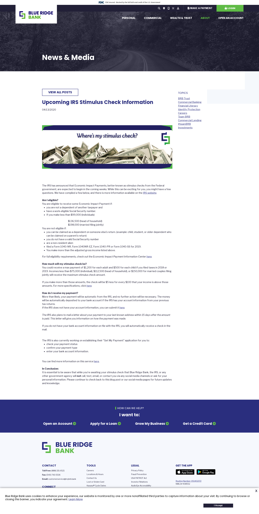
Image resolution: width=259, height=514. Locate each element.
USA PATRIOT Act (139, 478)
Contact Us (92, 478)
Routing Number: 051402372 (188, 481)
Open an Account (230, 18)
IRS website (149, 192)
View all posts (60, 92)
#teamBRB (184, 124)
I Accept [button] (218, 505)
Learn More (76, 499)
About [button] (205, 18)
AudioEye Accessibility (141, 485)
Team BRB (184, 116)
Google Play (206, 472)
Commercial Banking (190, 102)
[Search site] (159, 8)
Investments (185, 127)
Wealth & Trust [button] (181, 18)
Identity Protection (189, 109)
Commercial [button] (153, 18)
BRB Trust (184, 98)
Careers (182, 113)
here (149, 256)
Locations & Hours (95, 474)
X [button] (256, 491)
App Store (185, 472)
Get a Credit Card (197, 423)
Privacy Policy (137, 470)
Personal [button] (128, 18)
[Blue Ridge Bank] (36, 14)
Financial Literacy (188, 105)
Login (231, 8)
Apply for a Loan (103, 423)
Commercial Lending (190, 120)
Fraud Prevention (139, 474)
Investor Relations (139, 482)
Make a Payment (201, 8)
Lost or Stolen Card (95, 482)
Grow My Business (150, 423)
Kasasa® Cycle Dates (96, 485)
